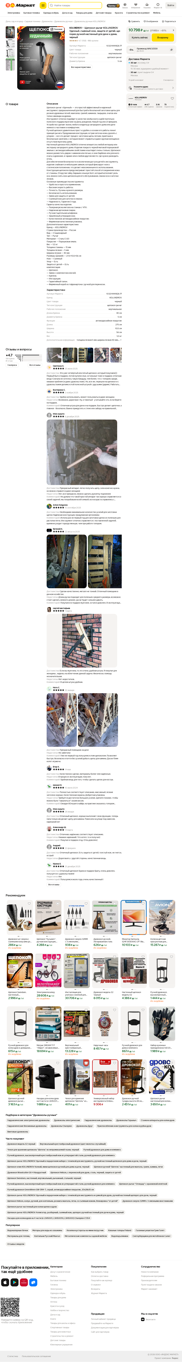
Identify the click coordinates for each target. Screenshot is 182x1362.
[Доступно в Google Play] (14, 1286)
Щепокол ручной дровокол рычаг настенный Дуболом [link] (17, 1099)
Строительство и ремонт (62, 1336)
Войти (170, 5)
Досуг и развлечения (60, 1272)
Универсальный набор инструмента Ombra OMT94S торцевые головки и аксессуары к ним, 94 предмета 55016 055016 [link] (105, 1099)
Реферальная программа (152, 1276)
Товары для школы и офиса (62, 1323)
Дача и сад (55, 1315)
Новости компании (150, 1272)
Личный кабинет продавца (103, 1319)
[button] (80, 67)
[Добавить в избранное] (29, 904)
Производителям (149, 1280)
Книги (53, 1319)
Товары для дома (58, 1297)
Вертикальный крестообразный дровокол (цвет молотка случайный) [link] (76, 1046)
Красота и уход (57, 1306)
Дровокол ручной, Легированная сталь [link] (103, 940)
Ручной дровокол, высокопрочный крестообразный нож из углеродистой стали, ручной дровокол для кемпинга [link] (161, 993)
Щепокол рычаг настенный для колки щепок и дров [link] (160, 1099)
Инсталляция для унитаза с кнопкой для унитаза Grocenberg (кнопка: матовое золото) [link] (75, 993)
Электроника (56, 1289)
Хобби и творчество (59, 1310)
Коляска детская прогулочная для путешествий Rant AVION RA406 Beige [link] (159, 940)
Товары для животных (60, 1332)
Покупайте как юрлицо (101, 1280)
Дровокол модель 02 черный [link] (103, 993)
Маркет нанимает (149, 1289)
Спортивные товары (59, 1327)
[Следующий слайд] (60, 58)
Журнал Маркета (99, 1293)
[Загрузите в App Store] (5, 1286)
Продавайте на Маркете (102, 1323)
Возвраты (95, 1289)
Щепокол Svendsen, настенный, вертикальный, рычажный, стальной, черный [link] (18, 993)
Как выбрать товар (99, 1272)
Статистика (12, 1356)
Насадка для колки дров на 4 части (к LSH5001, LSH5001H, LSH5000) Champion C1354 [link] (48, 1099)
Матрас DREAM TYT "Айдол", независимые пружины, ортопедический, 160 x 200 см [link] (47, 1046)
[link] (28, 1120)
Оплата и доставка (99, 1276)
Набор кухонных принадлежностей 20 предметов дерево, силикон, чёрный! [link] (160, 1046)
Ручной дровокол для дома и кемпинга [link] (132, 1046)
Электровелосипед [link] (46, 992)
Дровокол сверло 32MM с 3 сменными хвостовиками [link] (76, 940)
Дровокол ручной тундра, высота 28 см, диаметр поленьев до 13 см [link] (133, 1099)
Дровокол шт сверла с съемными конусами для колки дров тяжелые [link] (19, 940)
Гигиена (54, 1285)
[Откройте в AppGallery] (24, 1286)
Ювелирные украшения (61, 1344)
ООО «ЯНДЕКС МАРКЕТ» (167, 1354)
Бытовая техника (58, 1280)
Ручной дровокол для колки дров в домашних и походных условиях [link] (19, 1046)
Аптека (53, 1302)
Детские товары (58, 1340)
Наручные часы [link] (101, 1045)
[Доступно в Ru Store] (33, 1286)
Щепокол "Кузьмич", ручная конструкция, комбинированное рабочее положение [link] (46, 940)
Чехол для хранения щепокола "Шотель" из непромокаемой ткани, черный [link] (75, 1099)
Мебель (54, 1276)
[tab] (14, 13)
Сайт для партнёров (100, 1332)
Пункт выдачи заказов (151, 1285)
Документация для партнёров (105, 1327)
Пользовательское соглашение (36, 1356)
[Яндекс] (175, 1358)
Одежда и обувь (57, 1293)
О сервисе (96, 1285)
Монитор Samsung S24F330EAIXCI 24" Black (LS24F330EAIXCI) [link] (133, 940)
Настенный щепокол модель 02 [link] (131, 993)
